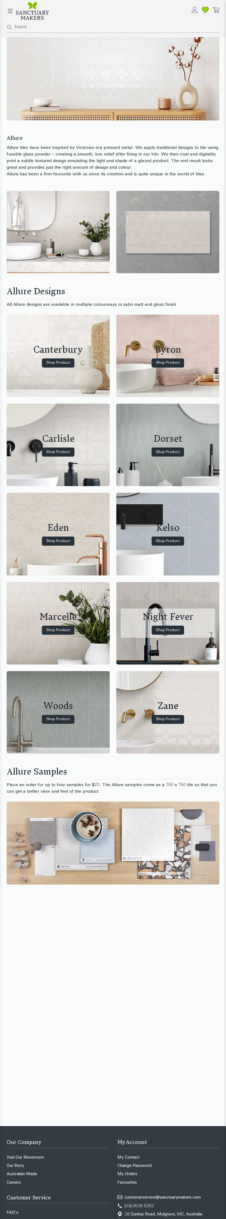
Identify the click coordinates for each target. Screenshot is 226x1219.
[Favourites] (205, 10)
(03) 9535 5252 (139, 1206)
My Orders (127, 1174)
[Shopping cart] (216, 10)
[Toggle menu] (10, 11)
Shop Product (58, 363)
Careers (14, 1183)
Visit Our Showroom (25, 1158)
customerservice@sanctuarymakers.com (163, 1198)
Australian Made (22, 1174)
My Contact (128, 1158)
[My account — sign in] (195, 10)
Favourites (127, 1183)
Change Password (134, 1166)
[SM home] (32, 11)
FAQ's (12, 1213)
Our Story (15, 1166)
